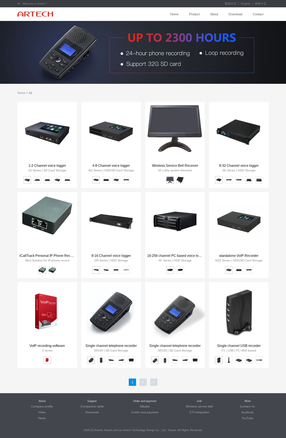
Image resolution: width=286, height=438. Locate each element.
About (214, 14)
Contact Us (247, 406)
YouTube (247, 418)
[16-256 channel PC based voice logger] (175, 222)
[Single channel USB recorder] (239, 312)
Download (235, 14)
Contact (258, 14)
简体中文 (261, 3)
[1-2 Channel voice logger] (47, 132)
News (42, 418)
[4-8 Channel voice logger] (111, 132)
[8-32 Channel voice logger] (239, 132)
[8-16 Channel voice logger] (111, 222)
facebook (247, 412)
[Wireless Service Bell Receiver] (175, 132)
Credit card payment (144, 412)
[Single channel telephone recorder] (111, 312)
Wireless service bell (199, 406)
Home (174, 14)
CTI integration (199, 412)
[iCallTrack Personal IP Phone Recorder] (47, 222)
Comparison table (92, 406)
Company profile (42, 406)
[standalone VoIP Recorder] (239, 222)
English (245, 3)
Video (42, 412)
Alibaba (145, 406)
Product (194, 14)
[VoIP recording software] (47, 312)
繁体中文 (230, 3)
